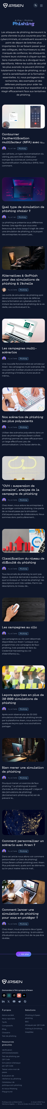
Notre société (8, 1015)
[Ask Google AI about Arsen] (24, 995)
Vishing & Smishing (33, 1028)
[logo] (13, 5)
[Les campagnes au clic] (23, 609)
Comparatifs (7, 1025)
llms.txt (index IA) (24, 1104)
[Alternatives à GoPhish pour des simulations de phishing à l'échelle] (23, 258)
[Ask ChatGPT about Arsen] (4, 995)
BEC (27, 1022)
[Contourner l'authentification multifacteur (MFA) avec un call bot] (23, 116)
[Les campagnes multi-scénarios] (23, 331)
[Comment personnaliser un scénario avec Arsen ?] (23, 822)
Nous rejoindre (8, 1019)
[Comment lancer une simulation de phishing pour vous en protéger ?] (23, 892)
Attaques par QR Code (35, 1025)
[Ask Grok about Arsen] (14, 995)
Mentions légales (8, 1104)
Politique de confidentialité (12, 1102)
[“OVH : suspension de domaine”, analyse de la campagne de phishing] (23, 468)
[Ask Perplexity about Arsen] (9, 995)
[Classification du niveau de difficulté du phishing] (23, 541)
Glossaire (6, 1032)
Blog (19, 20)
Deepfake (29, 1032)
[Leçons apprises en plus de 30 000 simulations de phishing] (23, 677)
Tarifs (4, 1022)
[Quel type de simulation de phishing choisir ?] (23, 189)
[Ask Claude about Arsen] (19, 995)
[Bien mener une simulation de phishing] (23, 750)
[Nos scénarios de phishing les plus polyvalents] (23, 399)
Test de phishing (9, 1036)
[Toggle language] (35, 5)
